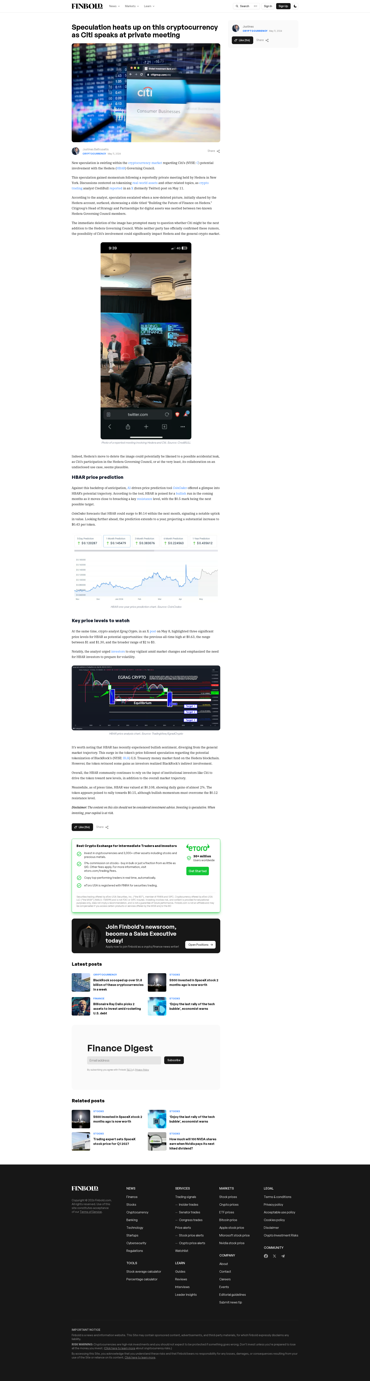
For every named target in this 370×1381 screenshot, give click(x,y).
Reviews (181, 1279)
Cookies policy (274, 1220)
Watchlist (181, 1251)
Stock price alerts (189, 1235)
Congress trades (189, 1220)
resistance (144, 499)
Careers (225, 1279)
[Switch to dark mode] (295, 6)
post (153, 631)
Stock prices (228, 1197)
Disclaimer (271, 1228)
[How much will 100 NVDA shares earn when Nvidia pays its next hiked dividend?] (157, 1141)
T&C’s (130, 1069)
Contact (225, 1271)
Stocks (174, 974)
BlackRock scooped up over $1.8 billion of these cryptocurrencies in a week (118, 984)
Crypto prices (229, 1204)
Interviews (182, 1287)
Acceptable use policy (279, 1212)
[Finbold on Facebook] (266, 1256)
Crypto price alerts (190, 1243)
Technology (134, 1228)
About (223, 1264)
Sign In (268, 6)
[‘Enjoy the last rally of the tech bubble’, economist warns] (157, 1006)
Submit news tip (230, 1302)
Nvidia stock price (232, 1243)
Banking (132, 1220)
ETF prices (226, 1212)
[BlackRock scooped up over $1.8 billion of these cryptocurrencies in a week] (81, 982)
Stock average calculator (143, 1271)
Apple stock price (231, 1228)
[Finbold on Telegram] (283, 1256)
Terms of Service (91, 1211)
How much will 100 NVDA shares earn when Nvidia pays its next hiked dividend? (192, 1143)
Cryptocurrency (94, 153)
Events (224, 1287)
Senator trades (187, 1212)
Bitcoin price (228, 1220)
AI (129, 488)
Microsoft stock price (234, 1235)
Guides (180, 1271)
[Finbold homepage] (93, 1188)
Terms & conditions (277, 1197)
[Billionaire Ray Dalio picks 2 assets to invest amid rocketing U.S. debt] (81, 1006)
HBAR (120, 168)
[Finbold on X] (274, 1256)
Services (182, 1188)
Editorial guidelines (232, 1295)
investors (118, 651)
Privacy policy (273, 1204)
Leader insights (186, 1295)
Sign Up (283, 6)
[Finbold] (87, 6)
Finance (98, 998)
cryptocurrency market (145, 163)
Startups (132, 1235)
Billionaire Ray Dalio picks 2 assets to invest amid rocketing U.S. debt (117, 1008)
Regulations (134, 1251)
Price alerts (183, 1228)
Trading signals (185, 1197)
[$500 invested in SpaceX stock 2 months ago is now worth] (157, 982)
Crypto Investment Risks (281, 1235)
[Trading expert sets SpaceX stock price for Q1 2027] (81, 1141)
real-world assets (145, 183)
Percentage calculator (141, 1279)
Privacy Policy (142, 1069)
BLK (126, 758)
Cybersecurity (136, 1243)
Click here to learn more (120, 1348)
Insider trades (186, 1204)
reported (115, 188)
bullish (181, 493)
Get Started (198, 871)
